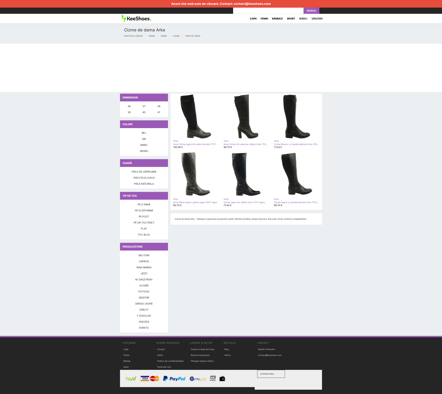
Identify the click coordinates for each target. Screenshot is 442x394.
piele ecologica (144, 177)
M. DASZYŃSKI (143, 279)
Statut (160, 355)
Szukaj (311, 10)
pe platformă (144, 210)
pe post (144, 216)
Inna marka (143, 267)
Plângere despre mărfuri (202, 361)
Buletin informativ (266, 349)
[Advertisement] (103, 68)
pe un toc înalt (144, 222)
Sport (126, 367)
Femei (126, 355)
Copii (125, 349)
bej (144, 132)
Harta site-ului (164, 367)
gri (144, 138)
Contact (161, 349)
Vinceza (144, 321)
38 (158, 106)
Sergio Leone (144, 303)
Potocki (143, 291)
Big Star (144, 255)
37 (143, 106)
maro (143, 144)
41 (158, 112)
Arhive (227, 355)
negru (144, 150)
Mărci (303, 18)
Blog (226, 349)
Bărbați (126, 361)
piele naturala (144, 183)
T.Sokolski (144, 315)
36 (129, 106)
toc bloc (144, 234)
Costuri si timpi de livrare (202, 349)
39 (129, 112)
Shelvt (144, 309)
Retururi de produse (200, 355)
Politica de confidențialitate (170, 361)
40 (144, 112)
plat (144, 228)
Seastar (144, 297)
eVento (144, 327)
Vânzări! (317, 18)
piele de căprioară (144, 171)
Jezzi (144, 273)
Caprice (144, 261)
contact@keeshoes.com (252, 4)
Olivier (143, 285)
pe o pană (144, 204)
